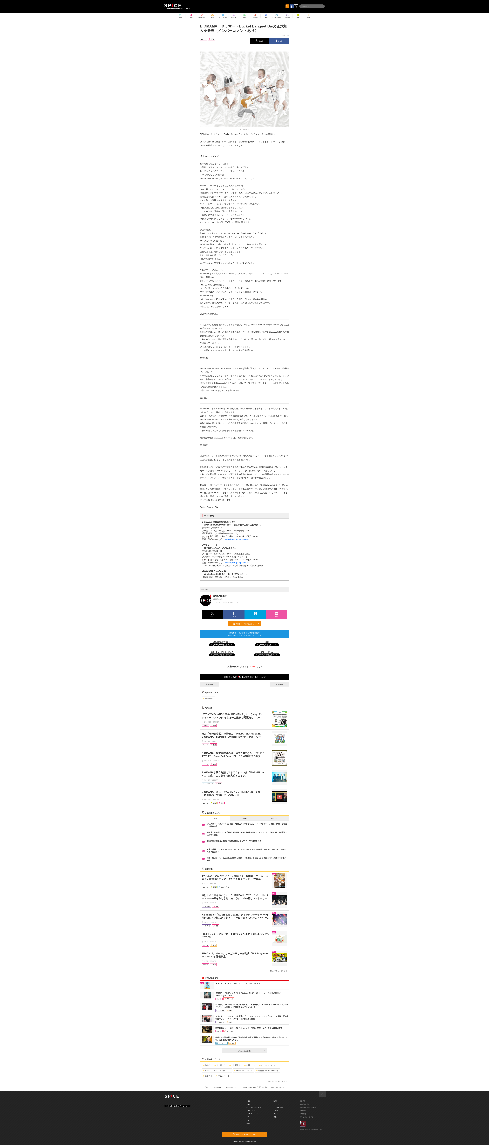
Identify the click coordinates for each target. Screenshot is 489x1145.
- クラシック (251, 1110)
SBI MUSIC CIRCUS (244, 1070)
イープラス (205, 1087)
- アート (249, 1117)
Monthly (274, 818)
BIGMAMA (209, 698)
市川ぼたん (250, 1065)
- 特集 (275, 1117)
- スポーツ (250, 1120)
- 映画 (248, 1123)
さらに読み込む (244, 1051)
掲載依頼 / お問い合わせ (308, 1107)
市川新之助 (235, 1065)
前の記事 (209, 684)
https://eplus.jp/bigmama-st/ (237, 539)
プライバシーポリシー (307, 1117)
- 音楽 (248, 1101)
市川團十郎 (220, 1065)
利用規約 (303, 1114)
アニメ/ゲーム (223, 1076)
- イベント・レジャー (254, 1107)
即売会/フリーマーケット (268, 1070)
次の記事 (279, 684)
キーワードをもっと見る (276, 1081)
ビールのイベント (268, 1065)
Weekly (244, 818)
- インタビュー (278, 1107)
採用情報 (303, 1110)
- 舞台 (248, 1104)
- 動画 (275, 1101)
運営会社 (303, 1101)
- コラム (275, 1114)
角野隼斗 (208, 1076)
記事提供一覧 (304, 1104)
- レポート (276, 1110)
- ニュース (276, 1104)
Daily (215, 818)
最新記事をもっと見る (277, 971)
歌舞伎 (207, 1065)
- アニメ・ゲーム (252, 1114)
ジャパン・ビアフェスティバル (217, 1070)
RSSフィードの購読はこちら (245, 624)
